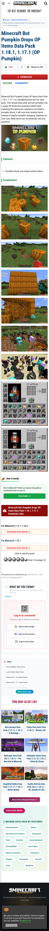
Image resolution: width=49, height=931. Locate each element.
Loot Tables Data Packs (15, 672)
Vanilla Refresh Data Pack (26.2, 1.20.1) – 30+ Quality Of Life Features (36, 787)
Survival (38, 859)
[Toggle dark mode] (9, 3)
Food (8, 840)
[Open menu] (3, 3)
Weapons (29, 865)
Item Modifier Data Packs (16, 667)
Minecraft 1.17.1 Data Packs (17, 682)
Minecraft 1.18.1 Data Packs (17, 688)
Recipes (9, 859)
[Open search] (46, 3)
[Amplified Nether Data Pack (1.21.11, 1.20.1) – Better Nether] (12, 773)
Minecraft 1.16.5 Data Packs (17, 677)
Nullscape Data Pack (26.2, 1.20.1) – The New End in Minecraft (13, 758)
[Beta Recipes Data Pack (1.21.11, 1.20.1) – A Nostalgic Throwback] (12, 716)
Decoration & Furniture (15, 834)
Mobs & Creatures (13, 853)
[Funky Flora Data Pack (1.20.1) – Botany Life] (36, 716)
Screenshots (21, 83)
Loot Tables (33, 846)
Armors (33, 827)
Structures (23, 859)
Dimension (36, 834)
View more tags (24, 692)
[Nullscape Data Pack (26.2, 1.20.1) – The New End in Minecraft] (12, 745)
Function (19, 840)
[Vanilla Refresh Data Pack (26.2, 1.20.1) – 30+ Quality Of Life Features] (36, 773)
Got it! (11, 926)
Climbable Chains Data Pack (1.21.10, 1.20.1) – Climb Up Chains (36, 758)
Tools (8, 865)
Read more (25, 920)
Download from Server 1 (18, 531)
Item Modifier (11, 846)
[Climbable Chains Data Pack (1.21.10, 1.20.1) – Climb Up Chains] (36, 745)
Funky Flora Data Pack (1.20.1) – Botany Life (36, 728)
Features (7, 83)
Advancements (12, 827)
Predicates (34, 853)
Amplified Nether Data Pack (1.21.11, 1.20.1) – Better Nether (12, 787)
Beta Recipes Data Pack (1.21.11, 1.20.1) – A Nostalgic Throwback (12, 730)
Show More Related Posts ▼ (24, 800)
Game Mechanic (36, 840)
